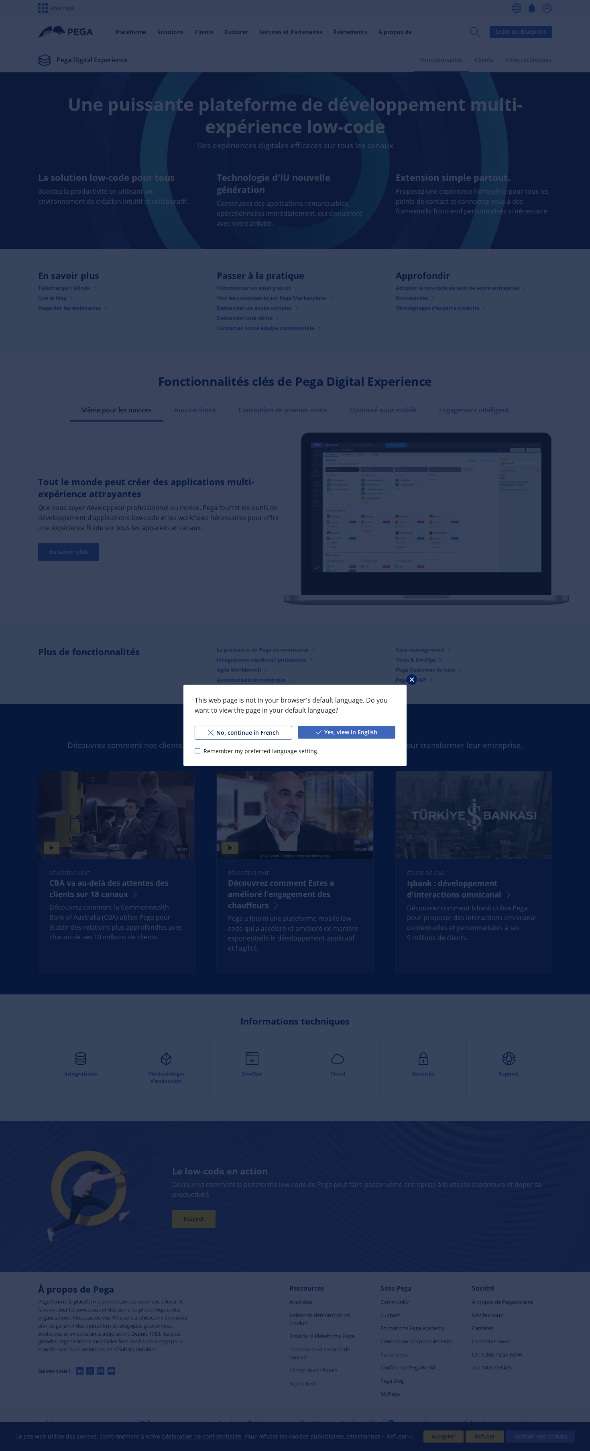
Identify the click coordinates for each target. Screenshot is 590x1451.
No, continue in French (247, 732)
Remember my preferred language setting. (261, 751)
